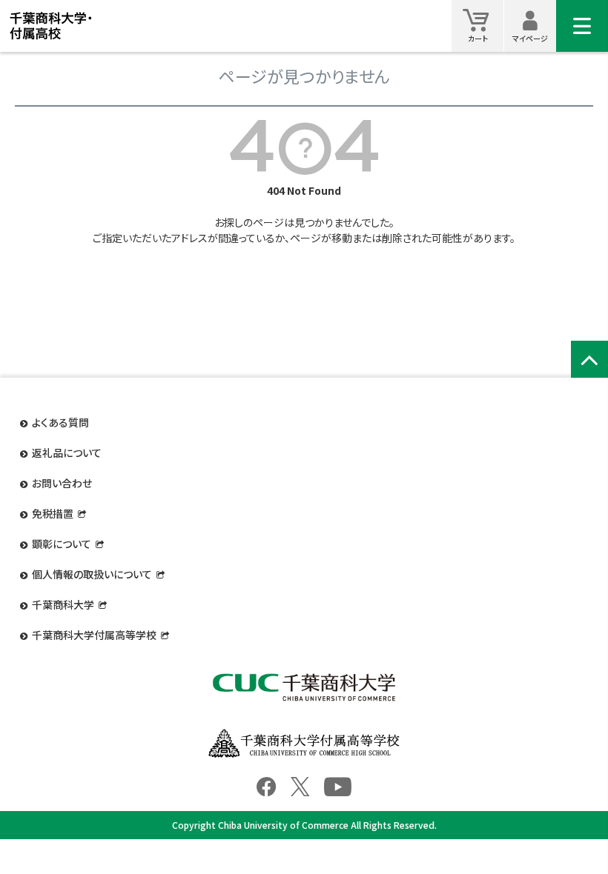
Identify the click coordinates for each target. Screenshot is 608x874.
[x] (300, 785)
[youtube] (337, 785)
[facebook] (266, 785)
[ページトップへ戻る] (589, 359)
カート (478, 38)
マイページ (530, 38)
